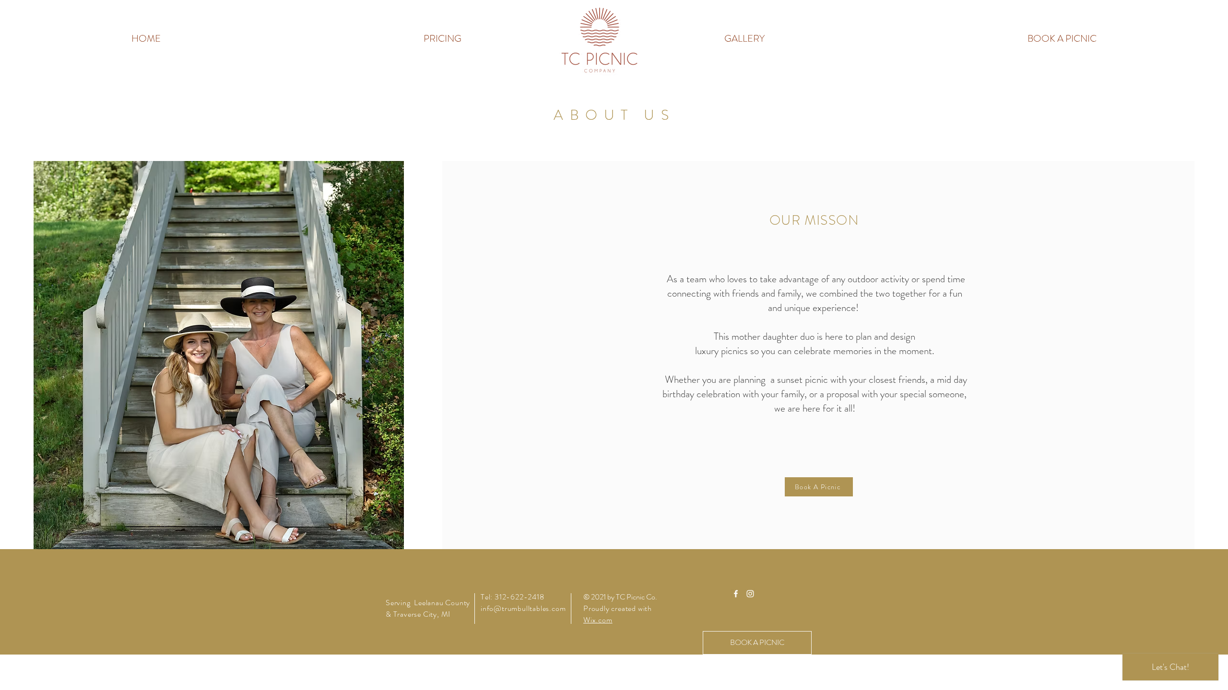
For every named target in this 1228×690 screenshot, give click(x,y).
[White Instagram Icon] (750, 593)
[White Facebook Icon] (736, 593)
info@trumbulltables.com (523, 608)
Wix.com (598, 619)
